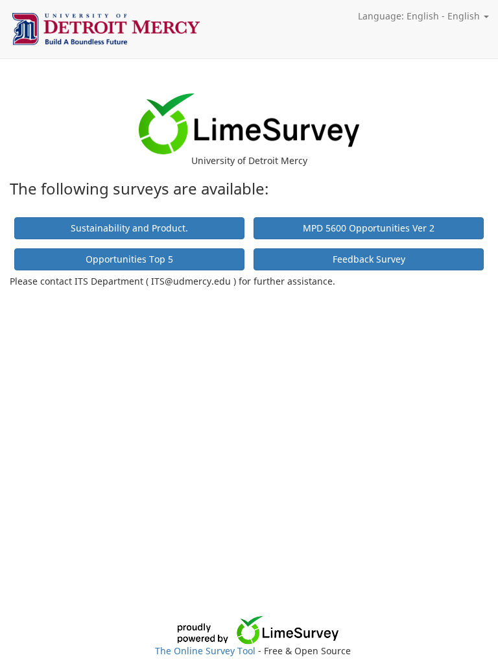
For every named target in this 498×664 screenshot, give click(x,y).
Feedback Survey (369, 259)
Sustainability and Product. (129, 228)
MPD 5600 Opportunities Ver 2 (368, 228)
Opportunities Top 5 (129, 259)
